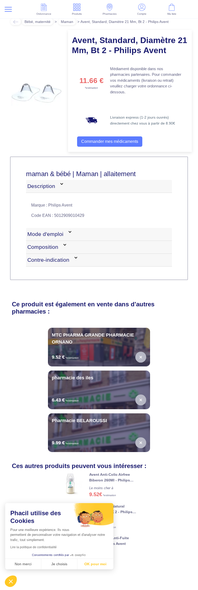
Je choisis (59, 564)
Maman (68, 21)
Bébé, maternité (38, 21)
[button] (11, 581)
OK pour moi (95, 564)
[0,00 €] (140, 357)
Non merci (23, 564)
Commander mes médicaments (111, 141)
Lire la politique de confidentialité (33, 547)
